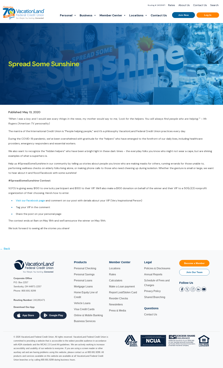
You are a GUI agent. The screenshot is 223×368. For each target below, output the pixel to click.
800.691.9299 (29, 290)
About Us (184, 5)
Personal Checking (85, 268)
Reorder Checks (118, 298)
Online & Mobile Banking (88, 315)
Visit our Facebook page (30, 200)
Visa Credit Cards (84, 309)
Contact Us (200, 5)
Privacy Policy (152, 291)
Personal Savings (84, 274)
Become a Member (194, 263)
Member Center (111, 15)
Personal (66, 15)
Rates (171, 5)
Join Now (183, 15)
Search (214, 5)
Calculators (115, 280)
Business (86, 15)
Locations (136, 15)
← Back (5, 249)
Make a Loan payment (122, 286)
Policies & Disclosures (157, 268)
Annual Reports (153, 274)
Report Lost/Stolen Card (123, 292)
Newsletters (116, 304)
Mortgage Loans (83, 286)
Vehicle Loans (82, 303)
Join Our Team (194, 272)
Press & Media (117, 310)
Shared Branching (154, 297)
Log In (207, 15)
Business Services (85, 321)
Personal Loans (83, 280)
